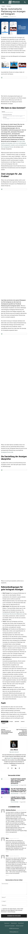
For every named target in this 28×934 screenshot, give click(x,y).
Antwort (7, 834)
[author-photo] (14, 747)
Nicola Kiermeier (14, 785)
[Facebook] (8, 768)
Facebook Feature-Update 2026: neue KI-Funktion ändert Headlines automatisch (18, 781)
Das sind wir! (21, 923)
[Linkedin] (15, 768)
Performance (9, 6)
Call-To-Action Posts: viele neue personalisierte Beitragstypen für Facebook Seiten (21, 732)
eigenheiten (17, 721)
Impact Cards (10, 758)
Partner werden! (19, 925)
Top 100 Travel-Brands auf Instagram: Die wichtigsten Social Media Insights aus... (19, 790)
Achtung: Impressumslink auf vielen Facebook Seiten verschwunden (7, 731)
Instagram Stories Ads (7, 452)
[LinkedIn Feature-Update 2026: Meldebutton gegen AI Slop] (5, 799)
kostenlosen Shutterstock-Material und (13, 614)
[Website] (19, 768)
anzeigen (11, 721)
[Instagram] (11, 768)
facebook (22, 721)
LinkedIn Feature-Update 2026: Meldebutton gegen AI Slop (18, 798)
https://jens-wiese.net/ (14, 752)
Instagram (3, 6)
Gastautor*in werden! (10, 925)
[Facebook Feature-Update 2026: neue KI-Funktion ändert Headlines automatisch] (5, 781)
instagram (3, 723)
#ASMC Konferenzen (14, 928)
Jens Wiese (5, 16)
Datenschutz (14, 923)
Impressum (6, 923)
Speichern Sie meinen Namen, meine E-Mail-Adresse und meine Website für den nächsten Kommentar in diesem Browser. (12, 910)
